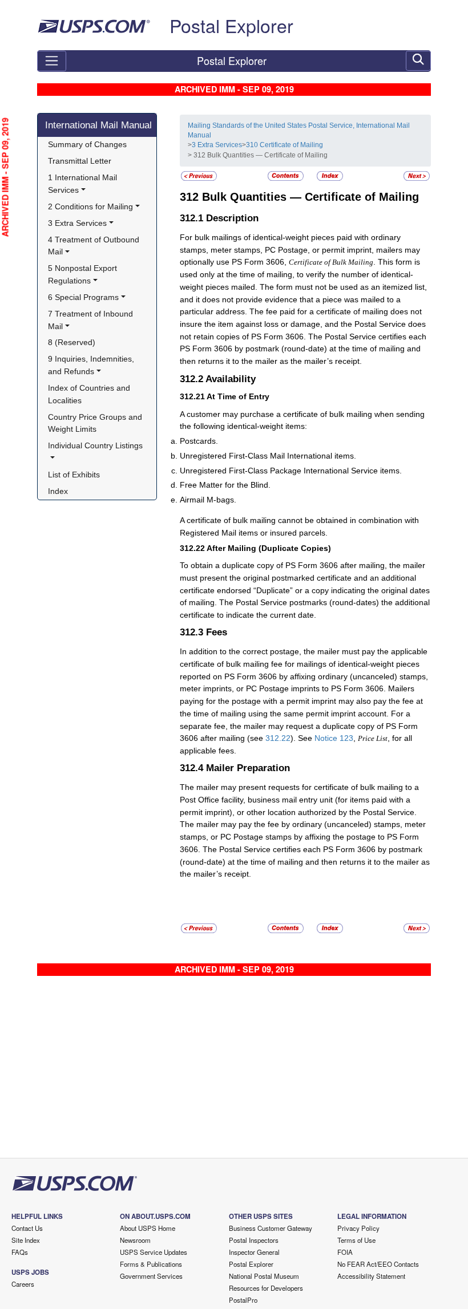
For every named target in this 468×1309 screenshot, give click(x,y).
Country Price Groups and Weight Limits (96, 423)
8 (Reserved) (71, 342)
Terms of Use (356, 1240)
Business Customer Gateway (270, 1228)
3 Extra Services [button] (77, 223)
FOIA (345, 1252)
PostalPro (243, 1299)
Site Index (25, 1240)
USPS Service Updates (153, 1252)
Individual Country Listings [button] (95, 445)
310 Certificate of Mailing (284, 144)
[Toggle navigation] (51, 61)
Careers (22, 1283)
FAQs (19, 1252)
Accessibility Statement (371, 1275)
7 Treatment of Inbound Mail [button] (91, 320)
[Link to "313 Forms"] (417, 175)
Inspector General (254, 1252)
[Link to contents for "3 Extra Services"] (286, 175)
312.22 (278, 738)
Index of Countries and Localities (90, 394)
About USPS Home (147, 1228)
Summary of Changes (87, 144)
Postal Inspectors (254, 1240)
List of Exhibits (74, 474)
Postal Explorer (231, 25)
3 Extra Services (217, 144)
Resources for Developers (266, 1287)
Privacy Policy (358, 1228)
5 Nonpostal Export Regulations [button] (83, 274)
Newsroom (135, 1240)
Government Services (151, 1275)
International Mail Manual (98, 125)
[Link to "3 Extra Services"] (199, 175)
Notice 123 (333, 738)
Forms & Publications (151, 1264)
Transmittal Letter (79, 160)
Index (58, 491)
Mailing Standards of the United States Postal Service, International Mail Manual (299, 130)
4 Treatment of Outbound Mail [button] (95, 246)
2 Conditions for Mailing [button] (90, 206)
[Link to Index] (330, 175)
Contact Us (27, 1228)
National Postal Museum (264, 1275)
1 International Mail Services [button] (83, 183)
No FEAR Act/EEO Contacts (378, 1264)
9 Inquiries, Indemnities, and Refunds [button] (92, 365)
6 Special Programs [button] (83, 297)
